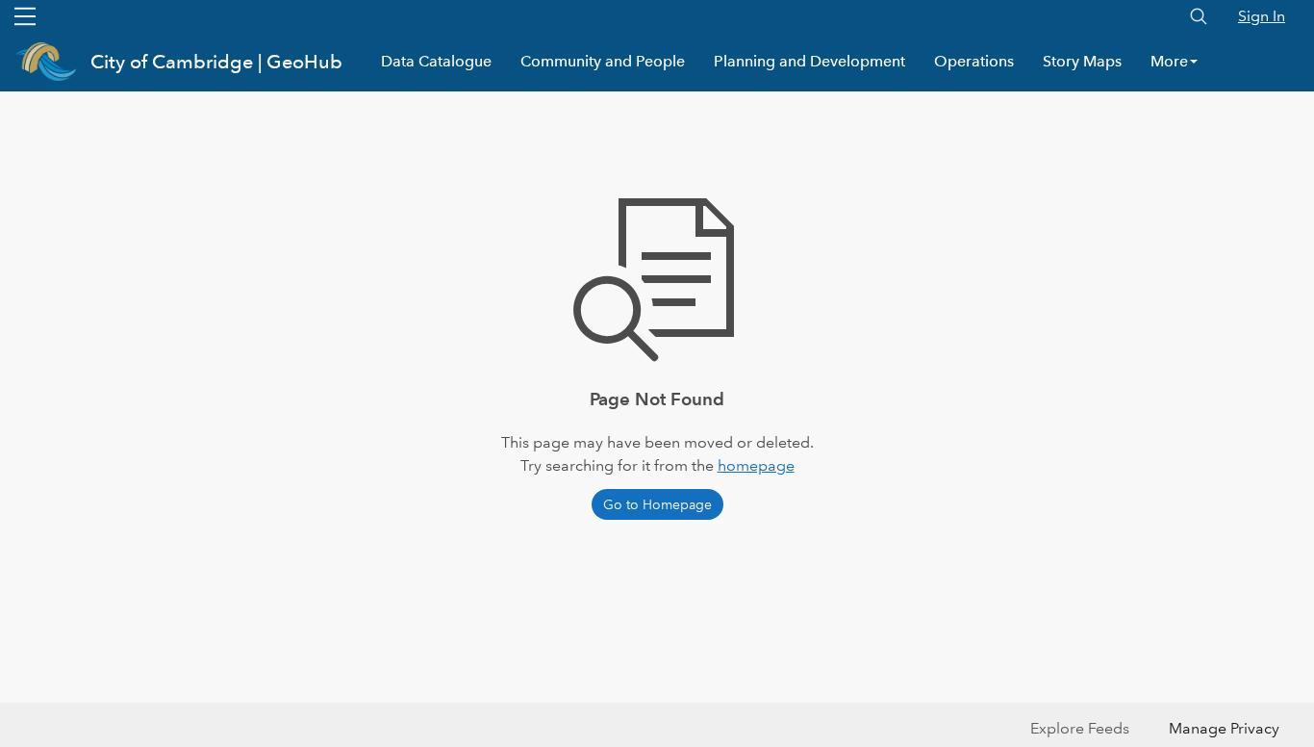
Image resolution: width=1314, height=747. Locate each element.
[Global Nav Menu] (25, 16)
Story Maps (1082, 61)
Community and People (602, 61)
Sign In (1261, 16)
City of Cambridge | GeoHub (216, 61)
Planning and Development (809, 61)
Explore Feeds (1079, 728)
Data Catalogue (436, 61)
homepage (756, 465)
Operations (974, 61)
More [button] (1169, 61)
